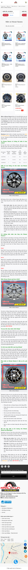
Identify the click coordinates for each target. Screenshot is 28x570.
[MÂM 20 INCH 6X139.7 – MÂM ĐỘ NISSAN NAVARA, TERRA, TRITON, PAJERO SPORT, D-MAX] (7, 36)
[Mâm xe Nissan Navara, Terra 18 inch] (20, 98)
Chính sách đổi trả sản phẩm (8, 526)
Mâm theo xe (14, 6)
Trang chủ (3, 6)
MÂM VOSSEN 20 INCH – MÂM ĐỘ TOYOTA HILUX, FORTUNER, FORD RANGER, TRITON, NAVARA (20, 65)
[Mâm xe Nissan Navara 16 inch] (7, 77)
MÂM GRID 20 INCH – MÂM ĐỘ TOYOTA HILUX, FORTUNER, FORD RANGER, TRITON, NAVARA (7, 65)
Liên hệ (3, 512)
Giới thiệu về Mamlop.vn (7, 508)
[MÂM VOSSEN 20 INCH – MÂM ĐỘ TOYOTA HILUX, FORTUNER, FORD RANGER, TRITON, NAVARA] (20, 56)
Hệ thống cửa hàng (6, 510)
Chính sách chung (6, 518)
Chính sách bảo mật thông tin (8, 528)
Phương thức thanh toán (7, 520)
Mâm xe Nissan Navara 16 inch (6, 85)
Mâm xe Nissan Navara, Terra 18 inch (19, 106)
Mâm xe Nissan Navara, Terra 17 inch (6, 106)
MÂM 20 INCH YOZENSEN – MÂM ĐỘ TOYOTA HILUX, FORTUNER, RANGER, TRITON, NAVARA (20, 44)
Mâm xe (8, 6)
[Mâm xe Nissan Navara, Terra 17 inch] (7, 98)
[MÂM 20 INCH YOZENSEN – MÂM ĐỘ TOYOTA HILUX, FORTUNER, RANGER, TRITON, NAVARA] (20, 36)
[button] (1, 2)
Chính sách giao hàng (6, 522)
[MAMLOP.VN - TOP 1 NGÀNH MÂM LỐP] (15, 2)
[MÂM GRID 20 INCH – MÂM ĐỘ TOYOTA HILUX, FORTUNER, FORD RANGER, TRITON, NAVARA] (7, 56)
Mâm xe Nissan (22, 6)
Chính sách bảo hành (6, 524)
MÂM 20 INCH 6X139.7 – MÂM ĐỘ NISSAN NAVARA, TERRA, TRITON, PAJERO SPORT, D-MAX (7, 44)
